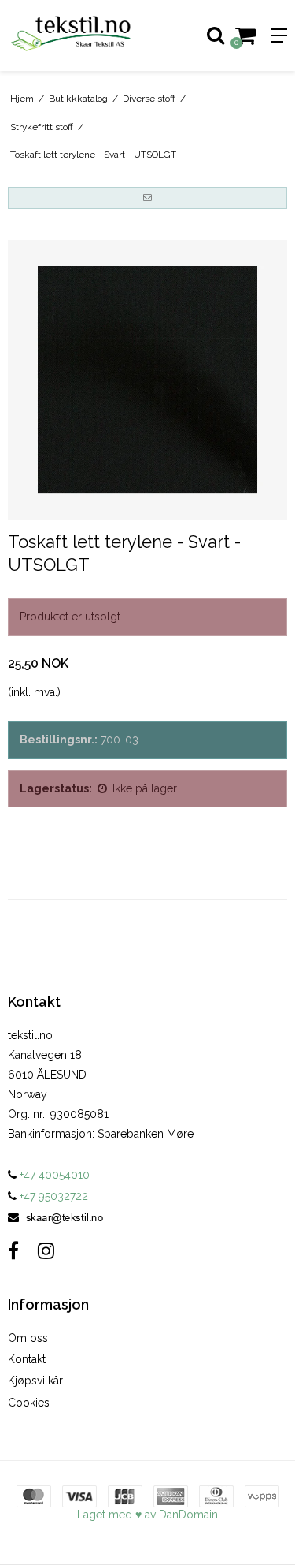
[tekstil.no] (74, 35)
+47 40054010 (53, 1174)
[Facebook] (13, 1251)
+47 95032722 (52, 1196)
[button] (147, 198)
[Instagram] (46, 1251)
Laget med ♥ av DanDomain (147, 1514)
